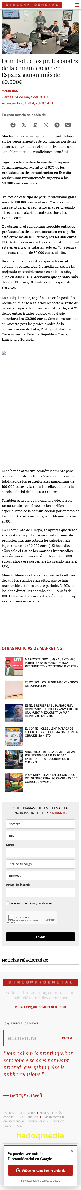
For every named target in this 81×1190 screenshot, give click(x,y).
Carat (19, 1126)
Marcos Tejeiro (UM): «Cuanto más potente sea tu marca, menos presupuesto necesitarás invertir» (51, 662)
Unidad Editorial (53, 1117)
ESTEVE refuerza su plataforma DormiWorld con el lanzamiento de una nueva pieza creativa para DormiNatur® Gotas (52, 711)
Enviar (40, 937)
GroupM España (39, 1121)
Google (8, 1117)
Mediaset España (51, 1113)
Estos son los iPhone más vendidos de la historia (51, 684)
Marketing (10, 91)
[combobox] (30, 1038)
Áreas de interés (18, 885)
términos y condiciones (38, 903)
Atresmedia (27, 1113)
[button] (13, 125)
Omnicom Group (13, 1121)
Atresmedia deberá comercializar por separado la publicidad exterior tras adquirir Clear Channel (51, 757)
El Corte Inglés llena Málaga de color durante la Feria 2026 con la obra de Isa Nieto (51, 732)
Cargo (10, 845)
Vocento (58, 1121)
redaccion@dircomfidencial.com (40, 1007)
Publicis (33, 1117)
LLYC (20, 1117)
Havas (7, 1126)
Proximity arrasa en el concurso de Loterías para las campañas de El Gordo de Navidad (52, 778)
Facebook (9, 1113)
